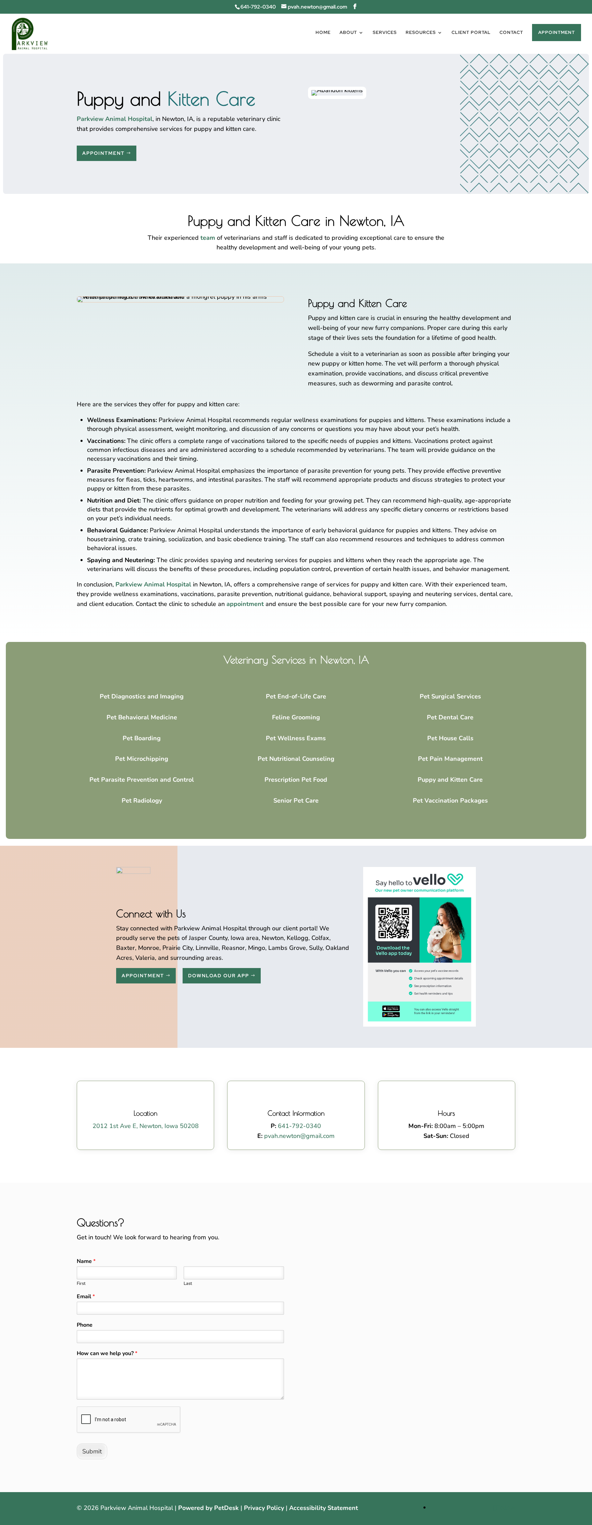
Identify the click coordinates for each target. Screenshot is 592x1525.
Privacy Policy (264, 1508)
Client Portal (471, 32)
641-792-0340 (258, 6)
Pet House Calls (450, 738)
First (81, 1284)
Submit (92, 1451)
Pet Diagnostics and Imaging (142, 696)
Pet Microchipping (141, 759)
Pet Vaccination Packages (450, 800)
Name (86, 1261)
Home (323, 32)
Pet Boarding (142, 738)
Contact (511, 32)
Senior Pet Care (296, 800)
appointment (245, 604)
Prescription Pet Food (295, 780)
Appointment (556, 32)
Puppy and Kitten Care (450, 780)
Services (385, 32)
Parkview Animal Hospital (114, 119)
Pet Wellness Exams (296, 738)
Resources (421, 32)
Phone (84, 1325)
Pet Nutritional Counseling (296, 759)
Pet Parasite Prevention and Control (141, 780)
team (207, 238)
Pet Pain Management (450, 759)
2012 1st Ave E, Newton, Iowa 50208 (145, 1126)
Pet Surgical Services (450, 696)
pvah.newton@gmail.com (299, 1136)
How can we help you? (107, 1353)
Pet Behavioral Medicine (142, 717)
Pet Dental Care (450, 717)
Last (188, 1284)
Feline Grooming (296, 717)
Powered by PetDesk (208, 1508)
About (348, 32)
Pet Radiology (142, 800)
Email (86, 1296)
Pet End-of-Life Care (296, 696)
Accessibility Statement (323, 1508)
